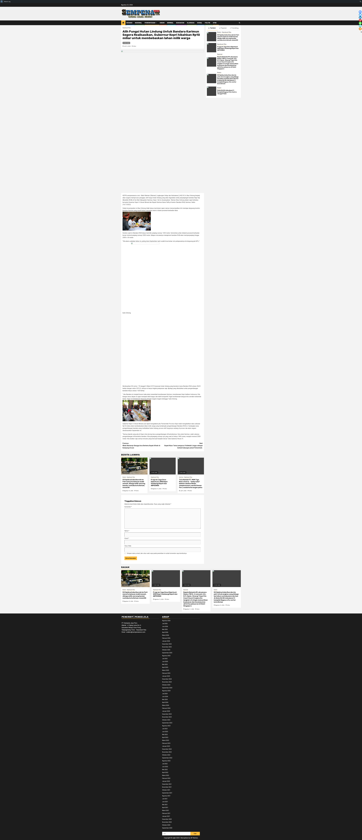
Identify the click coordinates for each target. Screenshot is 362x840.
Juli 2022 (165, 763)
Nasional (138, 23)
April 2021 (165, 807)
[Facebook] (360, 11)
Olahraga (190, 23)
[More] (360, 28)
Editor (134, 46)
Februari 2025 (166, 673)
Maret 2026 (165, 635)
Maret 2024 (165, 705)
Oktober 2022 (166, 755)
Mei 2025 (165, 664)
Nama (126, 531)
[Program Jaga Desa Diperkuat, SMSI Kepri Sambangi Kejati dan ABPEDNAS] (162, 466)
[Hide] (361, 32)
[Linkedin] (360, 17)
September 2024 (167, 688)
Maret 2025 (165, 670)
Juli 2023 (165, 728)
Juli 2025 (165, 658)
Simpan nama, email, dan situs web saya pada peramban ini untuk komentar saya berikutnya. (157, 553)
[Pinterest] (360, 20)
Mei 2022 (165, 769)
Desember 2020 (167, 819)
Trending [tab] (235, 28)
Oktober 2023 (166, 720)
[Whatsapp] (360, 23)
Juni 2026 (165, 626)
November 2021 (167, 787)
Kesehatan (180, 23)
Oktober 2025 (166, 650)
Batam (124, 477)
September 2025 (167, 653)
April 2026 (165, 632)
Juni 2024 (165, 696)
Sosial (199, 23)
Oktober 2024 (166, 685)
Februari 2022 (166, 778)
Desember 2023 (167, 714)
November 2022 (167, 752)
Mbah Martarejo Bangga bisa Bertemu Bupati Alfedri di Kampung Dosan (141, 445)
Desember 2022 (167, 749)
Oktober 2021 (166, 790)
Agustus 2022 (166, 761)
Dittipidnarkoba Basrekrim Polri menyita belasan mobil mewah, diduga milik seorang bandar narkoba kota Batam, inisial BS (134, 483)
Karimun (181, 477)
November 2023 (167, 717)
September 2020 (167, 828)
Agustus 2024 (166, 690)
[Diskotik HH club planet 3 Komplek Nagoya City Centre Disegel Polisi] (211, 91)
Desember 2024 (167, 679)
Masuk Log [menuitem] (7, 1)
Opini (214, 23)
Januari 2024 (166, 711)
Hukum (162, 23)
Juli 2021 (165, 798)
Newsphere (184, 838)
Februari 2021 (166, 813)
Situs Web (127, 546)
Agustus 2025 (166, 655)
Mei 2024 (165, 699)
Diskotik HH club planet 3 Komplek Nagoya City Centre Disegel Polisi (227, 91)
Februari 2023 (166, 743)
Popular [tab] (224, 28)
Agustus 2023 (166, 725)
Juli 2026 (165, 623)
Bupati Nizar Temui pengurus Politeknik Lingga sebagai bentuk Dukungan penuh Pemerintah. (183, 445)
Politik (207, 23)
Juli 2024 (165, 693)
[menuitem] (1, 1)
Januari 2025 (166, 676)
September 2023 (167, 723)
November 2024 (167, 682)
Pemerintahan (150, 23)
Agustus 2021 (166, 796)
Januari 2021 (166, 816)
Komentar (128, 507)
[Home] (123, 23)
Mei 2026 (165, 629)
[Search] (239, 23)
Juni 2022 (165, 766)
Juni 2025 (165, 661)
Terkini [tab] (213, 28)
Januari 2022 (166, 781)
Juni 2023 (165, 731)
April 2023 (165, 737)
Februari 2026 (166, 638)
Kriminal (170, 23)
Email (126, 538)
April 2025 (165, 667)
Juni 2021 (165, 801)
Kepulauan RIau (127, 27)
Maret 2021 (165, 810)
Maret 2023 (165, 740)
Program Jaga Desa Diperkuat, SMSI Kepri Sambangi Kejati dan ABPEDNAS (159, 482)
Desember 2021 (167, 784)
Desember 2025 (167, 644)
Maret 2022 (165, 775)
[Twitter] (360, 14)
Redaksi (129, 23)
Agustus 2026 (166, 620)
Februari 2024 (166, 708)
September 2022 (167, 758)
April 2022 (165, 772)
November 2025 (167, 647)
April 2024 (165, 702)
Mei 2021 (165, 804)
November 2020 (167, 822)
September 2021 (167, 793)
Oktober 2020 (166, 825)
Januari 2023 (166, 746)
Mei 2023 (165, 734)
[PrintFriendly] (360, 26)
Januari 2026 (166, 641)
